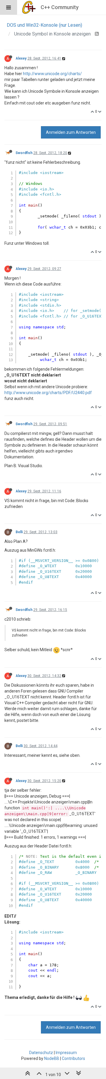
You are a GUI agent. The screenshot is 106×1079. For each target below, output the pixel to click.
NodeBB (51, 1058)
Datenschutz (41, 1052)
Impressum (66, 1052)
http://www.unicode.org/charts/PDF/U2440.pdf (48, 392)
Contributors (73, 1058)
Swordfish (24, 153)
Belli (19, 532)
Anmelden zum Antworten (71, 132)
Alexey (21, 58)
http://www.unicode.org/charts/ (52, 73)
